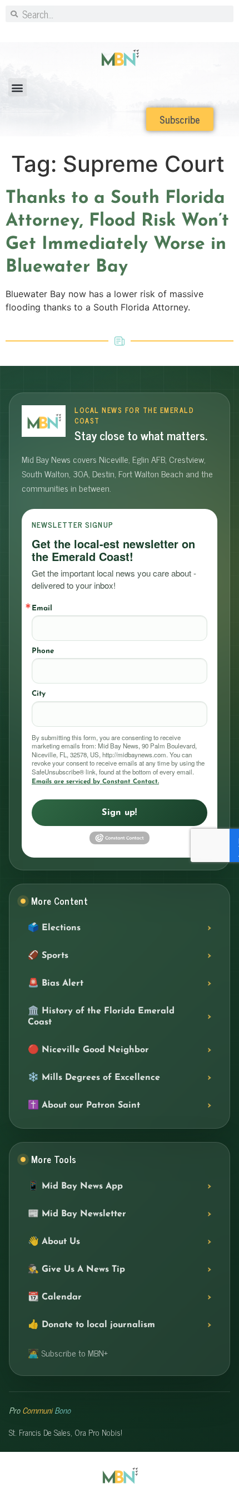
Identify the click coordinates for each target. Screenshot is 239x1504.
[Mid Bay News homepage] (44, 421)
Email (42, 608)
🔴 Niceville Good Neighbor (88, 1050)
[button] (17, 87)
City (39, 693)
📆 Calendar (55, 1297)
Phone (43, 651)
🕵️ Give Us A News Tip (76, 1269)
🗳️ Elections (54, 928)
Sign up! (119, 812)
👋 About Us (54, 1241)
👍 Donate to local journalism (91, 1325)
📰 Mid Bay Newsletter (77, 1214)
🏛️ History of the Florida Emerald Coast (101, 1017)
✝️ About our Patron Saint (84, 1105)
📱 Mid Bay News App (75, 1186)
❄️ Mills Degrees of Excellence (94, 1077)
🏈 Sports (48, 955)
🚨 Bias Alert (55, 983)
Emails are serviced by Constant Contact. (95, 781)
